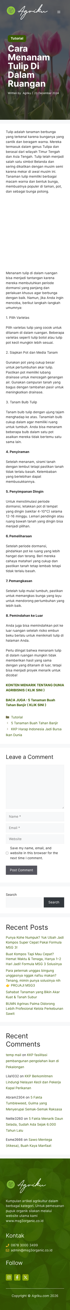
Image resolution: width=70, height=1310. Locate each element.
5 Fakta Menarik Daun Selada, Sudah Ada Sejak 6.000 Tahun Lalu (34, 1124)
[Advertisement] (35, 234)
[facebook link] (17, 1277)
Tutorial (17, 717)
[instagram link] (9, 1277)
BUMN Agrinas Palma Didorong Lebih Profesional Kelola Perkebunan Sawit (34, 1009)
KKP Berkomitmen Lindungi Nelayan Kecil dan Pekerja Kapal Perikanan (33, 1082)
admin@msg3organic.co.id (31, 1250)
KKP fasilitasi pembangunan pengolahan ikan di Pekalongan (32, 1061)
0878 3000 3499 (24, 1245)
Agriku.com (40, 1296)
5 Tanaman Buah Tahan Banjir (34, 723)
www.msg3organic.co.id (25, 1221)
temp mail (13, 1055)
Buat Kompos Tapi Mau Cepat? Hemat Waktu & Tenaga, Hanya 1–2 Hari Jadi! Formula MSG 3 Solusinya (34, 959)
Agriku (27, 93)
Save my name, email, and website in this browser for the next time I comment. (34, 853)
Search (11, 895)
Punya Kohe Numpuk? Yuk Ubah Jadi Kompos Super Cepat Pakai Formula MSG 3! (35, 942)
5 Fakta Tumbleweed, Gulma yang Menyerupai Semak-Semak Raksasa (34, 1103)
